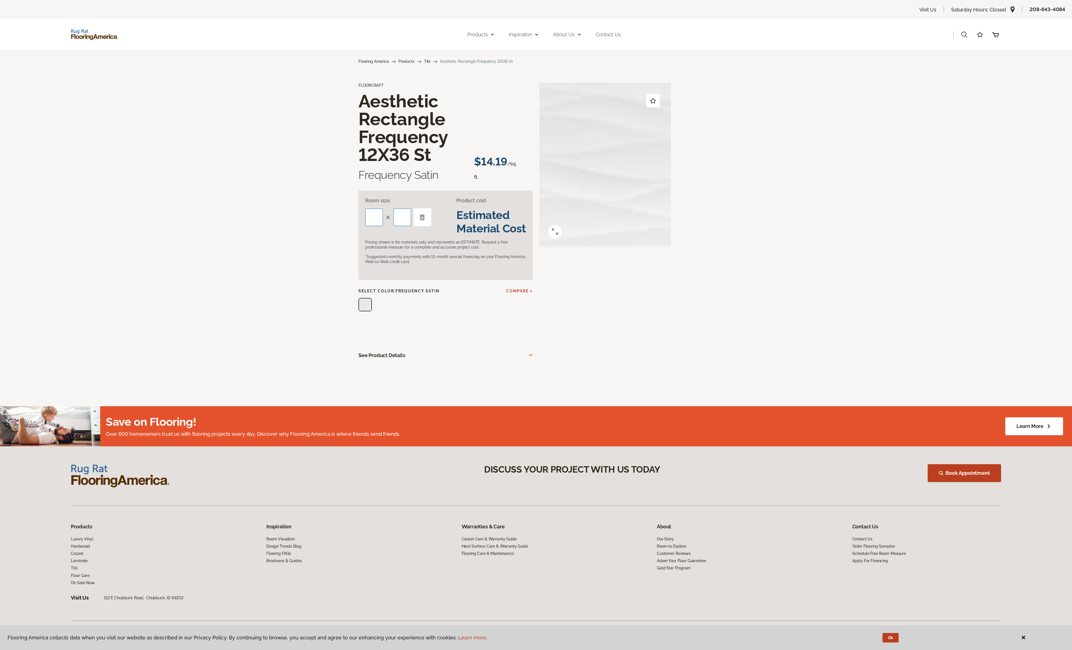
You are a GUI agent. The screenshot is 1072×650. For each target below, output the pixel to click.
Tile (427, 61)
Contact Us (608, 34)
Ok (890, 637)
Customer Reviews (674, 553)
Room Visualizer (280, 539)
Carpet (77, 553)
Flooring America (373, 61)
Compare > (519, 291)
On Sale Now (82, 583)
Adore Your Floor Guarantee (681, 560)
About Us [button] (564, 34)
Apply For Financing (870, 560)
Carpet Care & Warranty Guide (489, 539)
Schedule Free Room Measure (879, 553)
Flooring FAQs (278, 553)
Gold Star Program (674, 568)
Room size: (378, 200)
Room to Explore (671, 546)
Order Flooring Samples (873, 546)
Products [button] (477, 34)
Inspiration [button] (520, 34)
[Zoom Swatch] (555, 231)
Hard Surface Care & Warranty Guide (495, 546)
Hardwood (80, 546)
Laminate (79, 560)
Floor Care (80, 575)
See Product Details (381, 355)
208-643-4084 (1047, 9)
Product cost (471, 200)
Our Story (665, 539)
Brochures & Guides (284, 560)
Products (406, 61)
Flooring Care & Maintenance (488, 553)
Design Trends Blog (283, 546)
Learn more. (472, 638)
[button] (964, 34)
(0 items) (995, 34)
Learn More (1030, 426)
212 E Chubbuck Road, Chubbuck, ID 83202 (143, 598)
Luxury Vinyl (82, 539)
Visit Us (928, 10)
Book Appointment (968, 473)
